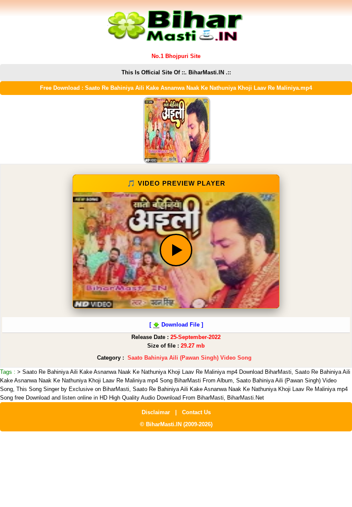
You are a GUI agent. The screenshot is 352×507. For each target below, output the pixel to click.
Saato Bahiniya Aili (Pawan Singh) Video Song (189, 357)
